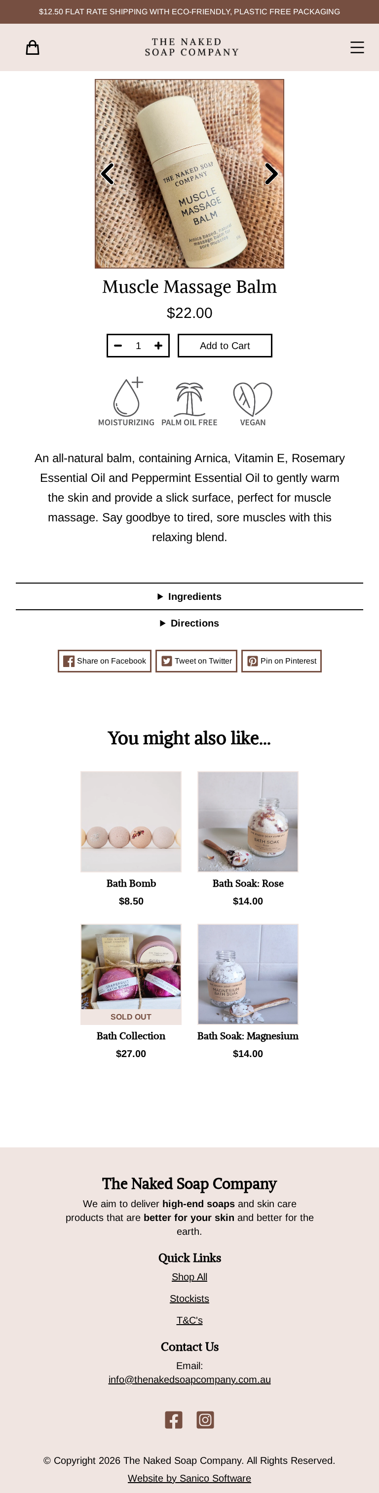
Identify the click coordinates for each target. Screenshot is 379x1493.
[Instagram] (205, 1420)
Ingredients (195, 596)
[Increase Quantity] (158, 346)
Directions (195, 623)
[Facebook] (174, 1420)
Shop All (189, 1276)
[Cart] (32, 47)
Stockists (189, 1298)
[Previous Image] (105, 174)
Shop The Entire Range (181, 1106)
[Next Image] (273, 174)
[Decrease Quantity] (118, 346)
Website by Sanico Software (189, 1478)
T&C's (190, 1320)
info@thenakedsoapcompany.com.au (190, 1379)
